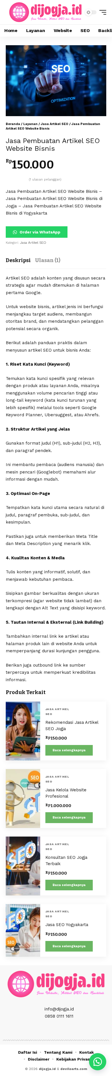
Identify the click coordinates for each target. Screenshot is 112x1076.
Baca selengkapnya (69, 750)
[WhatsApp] (68, 1029)
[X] (50, 1029)
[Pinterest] (62, 1029)
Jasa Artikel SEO (54, 124)
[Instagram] (56, 1029)
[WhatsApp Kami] (97, 1061)
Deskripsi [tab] (18, 260)
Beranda (13, 124)
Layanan (30, 124)
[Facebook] (43, 1029)
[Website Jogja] (45, 12)
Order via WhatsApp (39, 232)
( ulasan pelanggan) (45, 179)
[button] (101, 12)
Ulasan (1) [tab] (47, 260)
